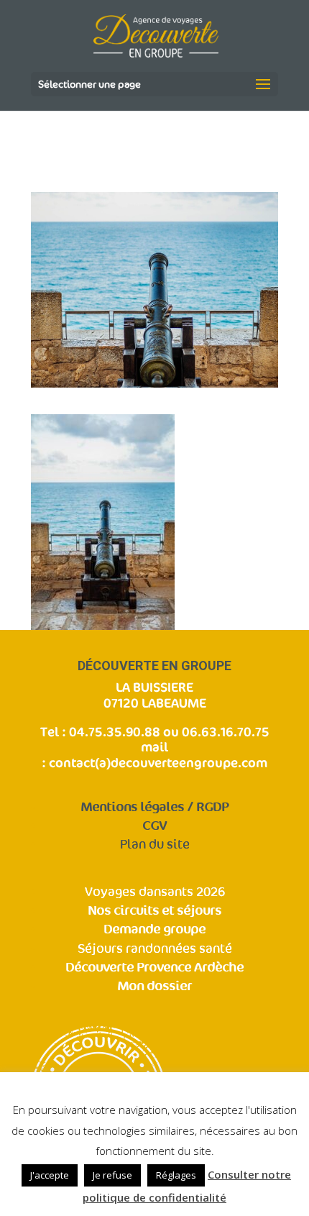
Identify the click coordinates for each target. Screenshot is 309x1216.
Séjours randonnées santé (155, 949)
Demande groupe (154, 929)
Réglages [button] (176, 1175)
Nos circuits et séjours (154, 910)
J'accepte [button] (49, 1175)
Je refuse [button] (112, 1175)
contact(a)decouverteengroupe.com (158, 762)
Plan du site (155, 844)
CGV (154, 826)
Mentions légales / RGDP (154, 807)
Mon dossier (154, 986)
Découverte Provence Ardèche (154, 967)
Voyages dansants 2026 (155, 892)
